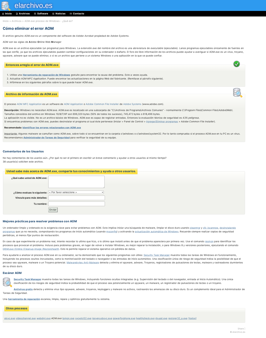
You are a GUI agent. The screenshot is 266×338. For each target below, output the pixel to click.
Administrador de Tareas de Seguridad (46, 137)
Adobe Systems (132, 104)
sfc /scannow (210, 227)
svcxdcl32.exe (83, 318)
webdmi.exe (44, 318)
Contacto (78, 13)
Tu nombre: (40, 203)
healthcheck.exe (145, 318)
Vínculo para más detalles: (31, 197)
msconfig (111, 231)
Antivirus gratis (23, 289)
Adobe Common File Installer (102, 104)
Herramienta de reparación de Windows (46, 74)
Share (241, 328)
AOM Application (73, 104)
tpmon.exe (68, 318)
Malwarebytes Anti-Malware (83, 262)
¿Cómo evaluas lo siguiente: (30, 192)
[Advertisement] (256, 79)
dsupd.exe (161, 318)
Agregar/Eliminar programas (162, 121)
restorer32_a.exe (178, 318)
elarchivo (32, 5)
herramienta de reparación (24, 299)
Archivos (24, 13)
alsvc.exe (9, 318)
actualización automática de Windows (156, 231)
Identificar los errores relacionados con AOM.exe (52, 127)
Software (42, 13)
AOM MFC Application (29, 104)
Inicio (8, 13)
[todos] (192, 318)
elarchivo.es (238, 332)
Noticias (61, 13)
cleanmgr (195, 227)
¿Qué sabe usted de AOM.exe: (29, 178)
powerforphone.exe (124, 318)
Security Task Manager (157, 255)
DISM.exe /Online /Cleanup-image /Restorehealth (31, 249)
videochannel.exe (26, 318)
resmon (209, 241)
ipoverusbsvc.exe (102, 318)
